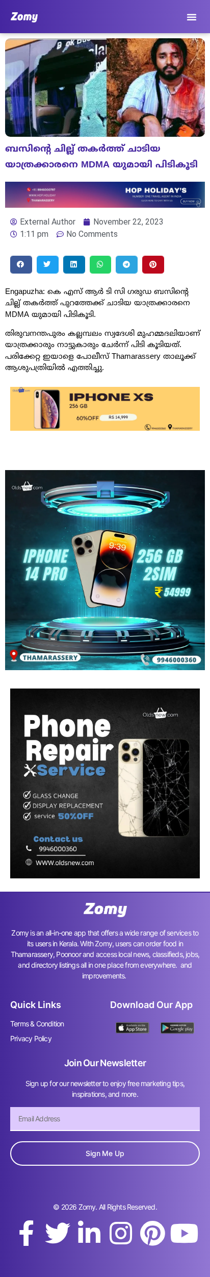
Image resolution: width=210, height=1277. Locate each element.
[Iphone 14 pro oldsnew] (105, 667)
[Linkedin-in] (89, 1233)
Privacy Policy (30, 1038)
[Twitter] (57, 1233)
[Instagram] (121, 1233)
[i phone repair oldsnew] (105, 875)
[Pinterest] (152, 1233)
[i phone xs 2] (105, 428)
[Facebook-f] (26, 1233)
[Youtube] (184, 1233)
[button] (191, 16)
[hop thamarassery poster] (105, 205)
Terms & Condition (37, 1023)
